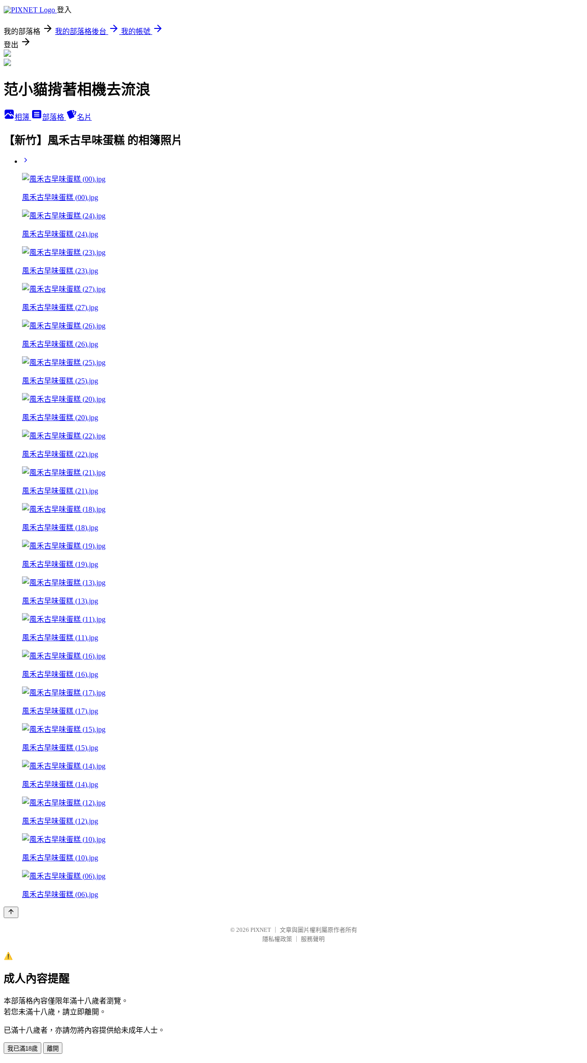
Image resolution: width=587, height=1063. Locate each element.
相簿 (23, 117)
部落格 (54, 117)
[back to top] (11, 912)
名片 (84, 117)
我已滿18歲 (22, 1048)
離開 (53, 1048)
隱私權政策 (277, 939)
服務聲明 (313, 939)
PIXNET (260, 929)
